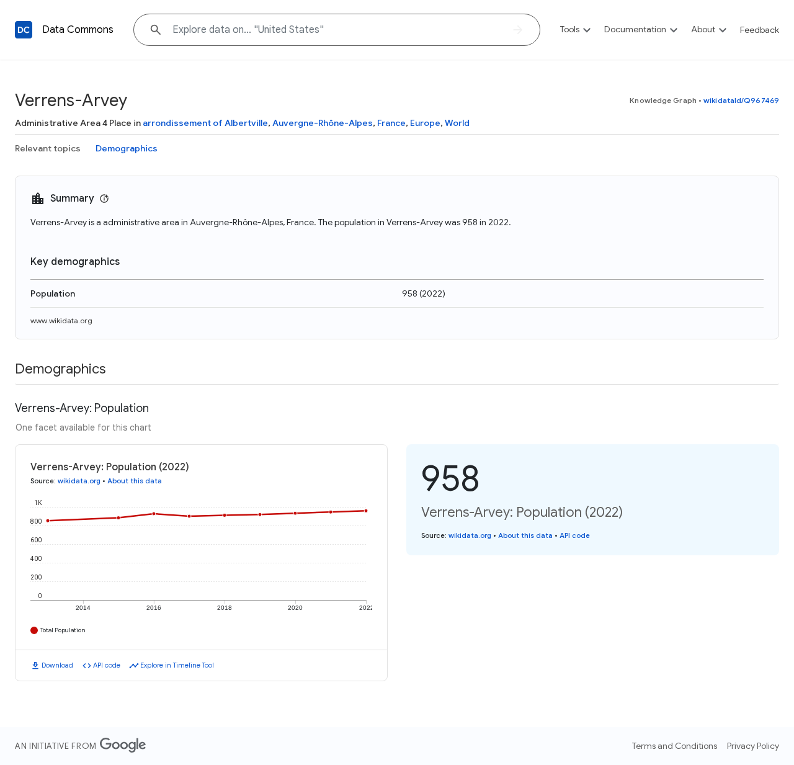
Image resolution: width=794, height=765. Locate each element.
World (457, 122)
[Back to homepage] (23, 29)
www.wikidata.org (61, 320)
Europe (425, 122)
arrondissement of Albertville (205, 122)
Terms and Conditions (674, 745)
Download (57, 665)
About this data (134, 480)
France (391, 122)
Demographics (127, 148)
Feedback (759, 29)
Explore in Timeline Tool (177, 665)
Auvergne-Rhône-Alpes (322, 122)
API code (106, 665)
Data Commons (78, 30)
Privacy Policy (753, 745)
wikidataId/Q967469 (741, 100)
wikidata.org (79, 480)
